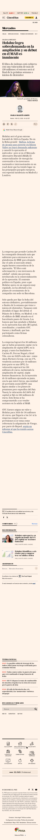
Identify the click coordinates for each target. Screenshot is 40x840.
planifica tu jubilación (8, 755)
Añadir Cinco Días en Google (14, 130)
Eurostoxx (12, 714)
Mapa (14, 822)
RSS (17, 822)
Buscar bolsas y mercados (13, 703)
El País (35, 22)
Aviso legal (18, 817)
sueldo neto (32, 746)
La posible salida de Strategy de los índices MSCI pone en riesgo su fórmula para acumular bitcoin (19, 665)
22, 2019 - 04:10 (22, 118)
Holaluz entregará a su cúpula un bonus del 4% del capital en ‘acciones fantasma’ (25, 539)
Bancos (4, 568)
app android (31, 763)
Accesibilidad (8, 822)
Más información (7, 578)
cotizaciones (8, 763)
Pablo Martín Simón (20, 115)
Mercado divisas (13, 34)
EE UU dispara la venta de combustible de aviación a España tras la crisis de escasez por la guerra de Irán (19, 683)
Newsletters (23, 822)
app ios (20, 763)
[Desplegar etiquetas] (36, 568)
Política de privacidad (27, 820)
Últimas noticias (9, 659)
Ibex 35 (5, 13)
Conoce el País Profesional (20, 772)
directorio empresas (32, 755)
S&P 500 (20, 13)
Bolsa (4, 34)
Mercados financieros (16, 568)
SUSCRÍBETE (29, 17)
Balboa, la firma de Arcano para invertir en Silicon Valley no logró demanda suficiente (19, 145)
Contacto (11, 817)
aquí (34, 583)
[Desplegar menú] (3, 17)
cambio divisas (20, 754)
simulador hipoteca (20, 746)
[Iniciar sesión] (36, 18)
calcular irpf (8, 746)
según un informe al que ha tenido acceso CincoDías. (17, 429)
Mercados (8, 28)
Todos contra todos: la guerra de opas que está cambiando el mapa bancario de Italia (19, 674)
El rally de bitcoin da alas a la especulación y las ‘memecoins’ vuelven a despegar (18, 691)
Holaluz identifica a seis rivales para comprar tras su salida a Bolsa (25, 553)
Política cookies (26, 817)
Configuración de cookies (13, 820)
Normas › (35, 524)
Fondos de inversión (26, 34)
